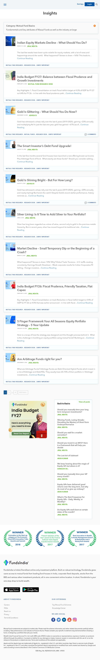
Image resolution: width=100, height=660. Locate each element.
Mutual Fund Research (41, 22)
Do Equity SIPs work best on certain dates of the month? (72, 511)
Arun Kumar (62, 458)
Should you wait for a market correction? (69, 434)
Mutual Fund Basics (16, 22)
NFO (77, 22)
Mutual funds (29, 134)
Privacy (6, 614)
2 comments (92, 134)
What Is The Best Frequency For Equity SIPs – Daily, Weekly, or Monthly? (71, 499)
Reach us (7, 611)
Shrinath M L (62, 469)
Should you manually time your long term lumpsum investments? (73, 411)
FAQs (6, 608)
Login (89, 4)
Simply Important (43, 65)
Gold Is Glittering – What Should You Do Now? (47, 112)
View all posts (84, 402)
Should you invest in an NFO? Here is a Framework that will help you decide (72, 445)
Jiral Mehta (32, 46)
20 (15, 392)
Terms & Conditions (11, 618)
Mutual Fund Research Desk (40, 84)
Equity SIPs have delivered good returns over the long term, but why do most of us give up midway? (72, 487)
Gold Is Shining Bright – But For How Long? (44, 180)
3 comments (92, 202)
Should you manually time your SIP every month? (72, 475)
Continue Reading (25, 58)
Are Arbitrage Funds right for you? (39, 359)
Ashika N (33, 115)
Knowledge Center (59, 608)
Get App (80, 4)
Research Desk (29, 65)
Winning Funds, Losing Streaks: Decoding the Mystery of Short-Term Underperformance (73, 422)
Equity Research (65, 22)
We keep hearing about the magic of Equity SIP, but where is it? (73, 465)
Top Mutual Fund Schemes (61, 605)
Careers (7, 605)
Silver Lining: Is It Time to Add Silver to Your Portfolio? (51, 214)
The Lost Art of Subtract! (67, 456)
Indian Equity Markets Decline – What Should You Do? (52, 42)
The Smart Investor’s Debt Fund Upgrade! (44, 146)
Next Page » (23, 392)
